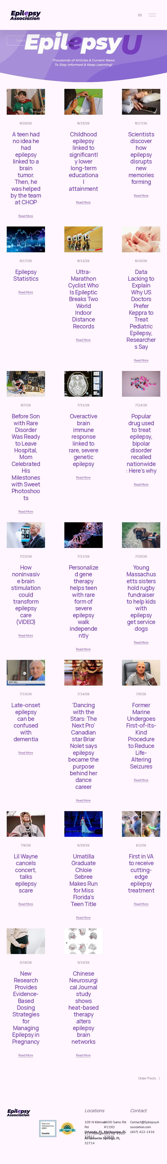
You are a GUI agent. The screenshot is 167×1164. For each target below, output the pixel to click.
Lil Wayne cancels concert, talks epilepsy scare (26, 873)
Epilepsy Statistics (25, 275)
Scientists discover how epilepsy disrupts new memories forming (141, 158)
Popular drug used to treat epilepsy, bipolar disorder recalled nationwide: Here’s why (141, 443)
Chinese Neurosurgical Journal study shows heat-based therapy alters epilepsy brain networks (83, 1007)
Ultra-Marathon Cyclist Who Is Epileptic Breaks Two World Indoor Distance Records (83, 299)
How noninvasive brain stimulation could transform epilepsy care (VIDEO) (26, 594)
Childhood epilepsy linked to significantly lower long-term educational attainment (83, 161)
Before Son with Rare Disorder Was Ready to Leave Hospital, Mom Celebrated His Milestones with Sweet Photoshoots (25, 457)
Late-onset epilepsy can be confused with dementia (25, 722)
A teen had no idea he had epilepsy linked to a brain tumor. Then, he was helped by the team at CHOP (26, 168)
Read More (26, 216)
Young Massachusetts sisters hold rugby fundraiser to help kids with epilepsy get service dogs (141, 597)
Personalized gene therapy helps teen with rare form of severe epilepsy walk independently (83, 601)
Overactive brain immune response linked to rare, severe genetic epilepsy (83, 440)
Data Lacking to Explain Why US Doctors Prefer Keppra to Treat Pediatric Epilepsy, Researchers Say (141, 309)
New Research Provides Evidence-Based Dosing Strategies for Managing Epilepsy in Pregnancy (26, 1007)
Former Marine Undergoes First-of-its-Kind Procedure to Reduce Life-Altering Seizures (141, 735)
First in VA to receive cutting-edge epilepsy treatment (141, 873)
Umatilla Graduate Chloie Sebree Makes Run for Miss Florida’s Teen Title (83, 880)
